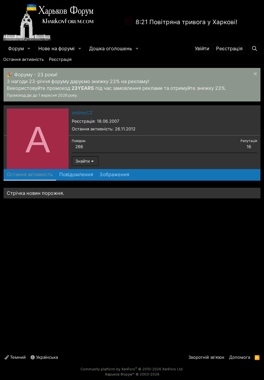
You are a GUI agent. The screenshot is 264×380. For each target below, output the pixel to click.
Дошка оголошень (110, 48)
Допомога (239, 357)
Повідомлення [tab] (76, 174)
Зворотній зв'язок (206, 357)
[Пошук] (254, 48)
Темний (17, 357)
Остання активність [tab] (30, 174)
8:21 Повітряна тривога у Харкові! (186, 22)
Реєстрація (60, 59)
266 (79, 146)
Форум (16, 48)
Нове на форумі (56, 48)
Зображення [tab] (114, 174)
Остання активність (23, 59)
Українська (46, 357)
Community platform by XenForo (132, 369)
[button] (28, 48)
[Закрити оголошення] (254, 74)
